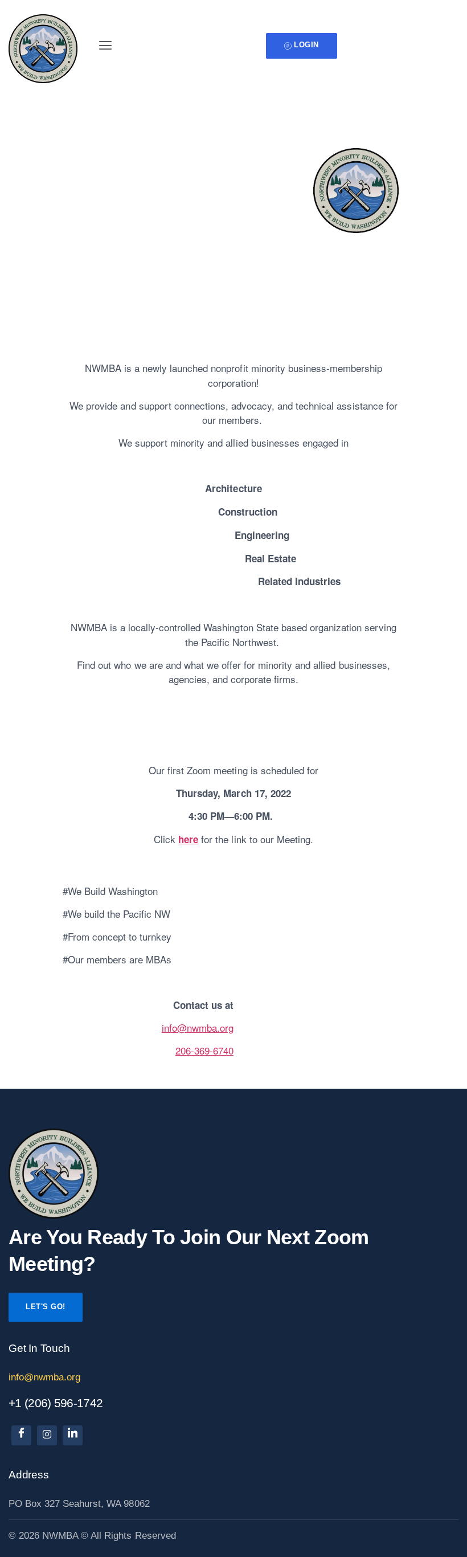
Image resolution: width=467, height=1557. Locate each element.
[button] (105, 45)
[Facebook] (21, 1435)
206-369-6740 (204, 1050)
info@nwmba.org (197, 1027)
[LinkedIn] (73, 1435)
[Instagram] (47, 1435)
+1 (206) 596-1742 (56, 1402)
